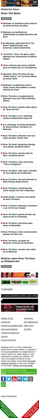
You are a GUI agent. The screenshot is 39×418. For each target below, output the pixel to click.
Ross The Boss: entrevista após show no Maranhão (17, 224)
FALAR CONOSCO (8, 340)
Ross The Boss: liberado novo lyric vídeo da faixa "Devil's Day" (19, 137)
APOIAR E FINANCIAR (10, 333)
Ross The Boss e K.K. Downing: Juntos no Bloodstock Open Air (17, 117)
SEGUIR (4, 337)
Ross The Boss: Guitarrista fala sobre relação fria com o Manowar (18, 189)
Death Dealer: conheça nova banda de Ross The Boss (19, 198)
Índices (16, 9)
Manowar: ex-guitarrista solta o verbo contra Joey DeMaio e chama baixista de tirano (19, 87)
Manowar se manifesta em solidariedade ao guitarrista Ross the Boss (20, 34)
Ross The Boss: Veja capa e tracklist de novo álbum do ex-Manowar (20, 172)
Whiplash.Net (6, 9)
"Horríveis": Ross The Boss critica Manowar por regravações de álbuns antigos (20, 56)
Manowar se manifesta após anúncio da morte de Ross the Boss (20, 24)
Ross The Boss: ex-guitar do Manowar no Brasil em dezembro (18, 242)
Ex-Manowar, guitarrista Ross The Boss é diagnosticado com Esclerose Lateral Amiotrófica (18, 45)
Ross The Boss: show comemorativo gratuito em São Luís (20, 233)
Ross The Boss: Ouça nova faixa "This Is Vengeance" (18, 163)
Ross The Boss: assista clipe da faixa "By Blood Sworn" (18, 154)
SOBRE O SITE (7, 318)
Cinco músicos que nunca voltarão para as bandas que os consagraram (20, 66)
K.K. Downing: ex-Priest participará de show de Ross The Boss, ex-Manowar (19, 127)
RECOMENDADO (31, 322)
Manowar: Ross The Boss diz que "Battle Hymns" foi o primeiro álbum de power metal (20, 76)
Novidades (6, 18)
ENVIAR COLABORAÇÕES (12, 326)
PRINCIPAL (28, 318)
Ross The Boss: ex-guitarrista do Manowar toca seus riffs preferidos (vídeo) (19, 98)
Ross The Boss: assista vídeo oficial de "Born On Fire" (20, 108)
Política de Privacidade (23, 366)
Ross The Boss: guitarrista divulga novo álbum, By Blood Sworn (19, 145)
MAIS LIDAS (29, 326)
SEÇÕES (27, 329)
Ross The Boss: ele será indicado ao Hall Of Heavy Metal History (20, 180)
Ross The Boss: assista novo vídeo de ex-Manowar (19, 250)
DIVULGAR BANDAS (9, 329)
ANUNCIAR (5, 322)
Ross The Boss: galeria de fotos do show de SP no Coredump (19, 215)
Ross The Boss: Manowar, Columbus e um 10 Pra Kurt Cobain (20, 207)
